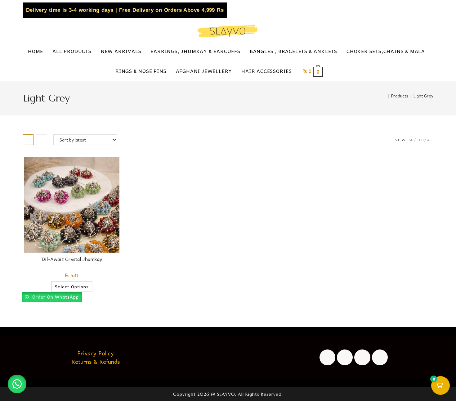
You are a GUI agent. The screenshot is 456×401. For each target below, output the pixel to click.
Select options (72, 286)
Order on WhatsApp (55, 296)
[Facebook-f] (327, 357)
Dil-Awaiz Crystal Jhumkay (72, 259)
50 (411, 140)
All (430, 140)
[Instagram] (345, 357)
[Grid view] (28, 139)
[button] (17, 384)
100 (420, 140)
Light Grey (423, 95)
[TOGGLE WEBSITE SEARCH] (337, 71)
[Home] (384, 95)
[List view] (42, 139)
